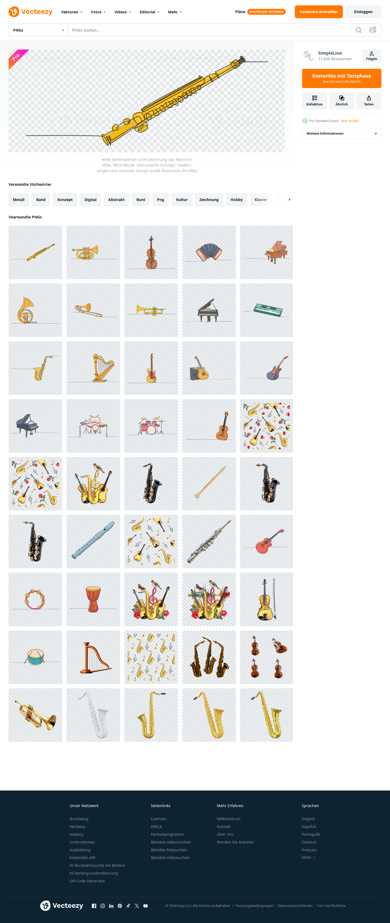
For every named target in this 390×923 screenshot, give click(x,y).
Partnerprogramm (167, 834)
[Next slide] (285, 199)
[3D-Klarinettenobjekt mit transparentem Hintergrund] (209, 483)
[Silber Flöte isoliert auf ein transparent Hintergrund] (209, 541)
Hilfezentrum (228, 818)
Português (311, 834)
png (160, 199)
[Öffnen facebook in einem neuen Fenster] (94, 906)
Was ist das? (350, 121)
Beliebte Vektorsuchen (171, 842)
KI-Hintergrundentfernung (94, 873)
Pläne (240, 11)
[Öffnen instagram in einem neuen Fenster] (103, 906)
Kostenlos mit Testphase (341, 78)
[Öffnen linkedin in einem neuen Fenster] (111, 906)
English (308, 818)
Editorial (147, 11)
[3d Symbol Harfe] (93, 657)
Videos (120, 11)
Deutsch (309, 842)
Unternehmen (82, 842)
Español (309, 826)
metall (18, 199)
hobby (237, 199)
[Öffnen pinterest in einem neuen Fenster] (120, 906)
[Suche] (358, 30)
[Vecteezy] (31, 11)
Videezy (76, 834)
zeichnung (209, 199)
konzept (65, 199)
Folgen (371, 58)
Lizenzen (159, 818)
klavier (261, 199)
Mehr (173, 11)
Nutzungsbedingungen (254, 905)
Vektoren (69, 11)
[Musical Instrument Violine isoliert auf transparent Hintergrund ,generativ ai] (266, 657)
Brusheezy (79, 818)
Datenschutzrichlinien (295, 905)
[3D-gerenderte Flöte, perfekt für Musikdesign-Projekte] (93, 541)
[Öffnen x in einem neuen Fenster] (137, 906)
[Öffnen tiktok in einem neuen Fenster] (128, 906)
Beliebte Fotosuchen (169, 849)
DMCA (156, 826)
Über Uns (225, 834)
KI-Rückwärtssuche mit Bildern (97, 865)
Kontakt (224, 826)
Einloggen (363, 11)
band (41, 199)
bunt (140, 199)
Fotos (96, 11)
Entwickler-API (82, 857)
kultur (182, 199)
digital (90, 199)
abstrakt (116, 199)
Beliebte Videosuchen (170, 857)
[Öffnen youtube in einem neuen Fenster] (145, 906)
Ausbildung (80, 849)
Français (309, 849)
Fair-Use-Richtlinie (331, 905)
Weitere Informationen (325, 133)
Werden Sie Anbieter (235, 842)
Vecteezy (77, 826)
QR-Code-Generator (87, 880)
